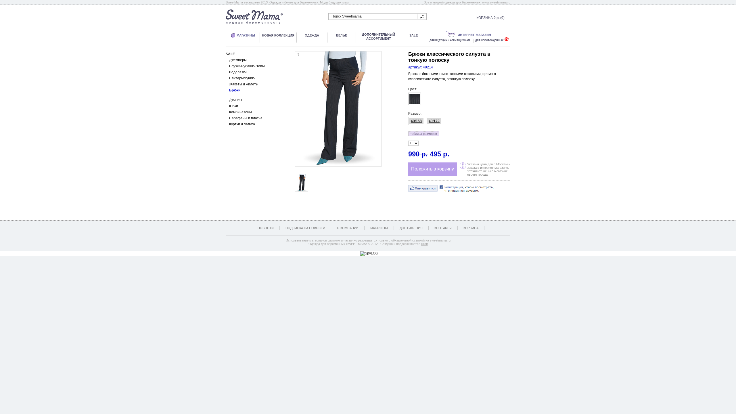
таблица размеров (423, 133)
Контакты (443, 228)
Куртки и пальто (242, 124)
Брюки (234, 90)
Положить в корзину (432, 168)
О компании (348, 228)
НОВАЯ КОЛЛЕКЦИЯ (278, 35)
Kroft (424, 244)
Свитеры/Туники (242, 78)
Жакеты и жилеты (243, 84)
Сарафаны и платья (245, 118)
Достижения (411, 228)
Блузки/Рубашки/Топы (247, 66)
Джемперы (238, 60)
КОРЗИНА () (490, 18)
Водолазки (238, 72)
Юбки (233, 106)
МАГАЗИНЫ (246, 35)
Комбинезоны (240, 112)
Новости (266, 228)
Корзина (470, 228)
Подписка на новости (305, 228)
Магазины (379, 228)
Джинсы (235, 100)
